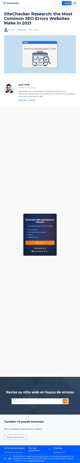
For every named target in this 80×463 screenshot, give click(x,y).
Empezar (67, 3)
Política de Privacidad (36, 461)
